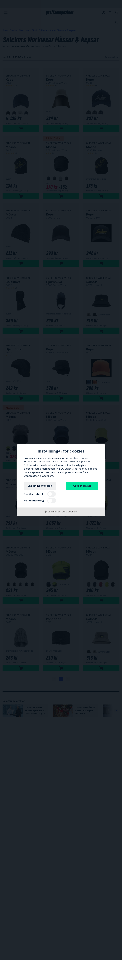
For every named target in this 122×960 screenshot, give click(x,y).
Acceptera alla (82, 485)
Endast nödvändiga (40, 485)
